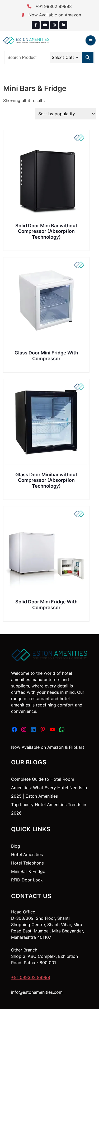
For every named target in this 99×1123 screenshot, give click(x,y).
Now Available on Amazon (54, 14)
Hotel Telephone (27, 863)
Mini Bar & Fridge (28, 871)
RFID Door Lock (27, 879)
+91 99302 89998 (53, 6)
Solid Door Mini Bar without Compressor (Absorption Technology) (46, 231)
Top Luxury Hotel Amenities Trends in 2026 (48, 809)
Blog (15, 846)
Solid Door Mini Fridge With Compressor (46, 604)
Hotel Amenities (27, 854)
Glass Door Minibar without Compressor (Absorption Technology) (46, 480)
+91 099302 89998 (30, 977)
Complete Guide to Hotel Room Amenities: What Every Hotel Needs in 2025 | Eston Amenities (49, 788)
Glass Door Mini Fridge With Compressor (46, 355)
